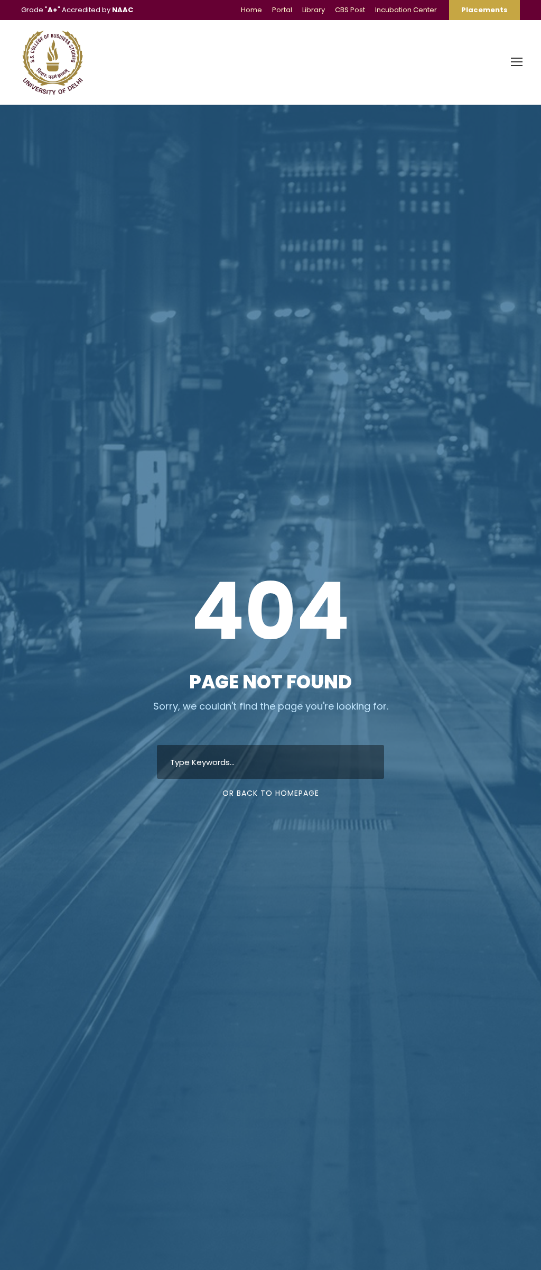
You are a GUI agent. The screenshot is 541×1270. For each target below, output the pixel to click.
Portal (282, 10)
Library (313, 10)
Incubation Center (406, 10)
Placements (484, 10)
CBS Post (350, 10)
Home (251, 10)
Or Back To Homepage (270, 793)
